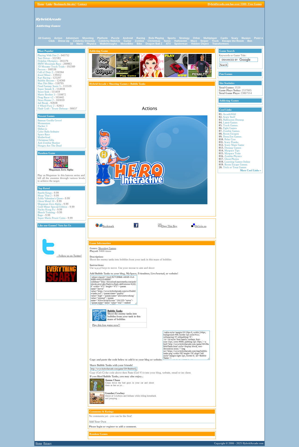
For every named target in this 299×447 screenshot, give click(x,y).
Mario (79, 43)
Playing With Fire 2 (48, 55)
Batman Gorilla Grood (50, 120)
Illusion (246, 38)
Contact (82, 4)
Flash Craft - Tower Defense (53, 108)
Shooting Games (118, 83)
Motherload (44, 137)
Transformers (220, 43)
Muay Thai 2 (45, 195)
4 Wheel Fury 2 (46, 105)
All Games (44, 38)
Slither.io (42, 128)
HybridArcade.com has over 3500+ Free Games (235, 4)
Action (58, 38)
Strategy (184, 38)
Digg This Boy (169, 226)
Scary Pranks (231, 142)
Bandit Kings (45, 192)
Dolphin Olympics (47, 60)
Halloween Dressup (233, 119)
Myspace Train (232, 153)
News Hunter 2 (46, 100)
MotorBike (127, 43)
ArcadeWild (229, 114)
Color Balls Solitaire (48, 131)
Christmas (154, 40)
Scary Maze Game (234, 144)
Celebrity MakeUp (109, 40)
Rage (40, 215)
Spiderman (181, 43)
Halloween (180, 40)
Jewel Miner (44, 74)
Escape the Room (233, 40)
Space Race (44, 134)
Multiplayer (210, 38)
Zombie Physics (233, 156)
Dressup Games (232, 147)
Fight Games (230, 128)
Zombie (139, 40)
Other (196, 38)
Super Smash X (46, 88)
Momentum (44, 123)
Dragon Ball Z (154, 43)
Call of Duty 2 (45, 72)
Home (40, 4)
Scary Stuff (229, 116)
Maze (194, 40)
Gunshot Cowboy (115, 393)
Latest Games (230, 122)
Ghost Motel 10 (46, 201)
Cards (224, 38)
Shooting (88, 38)
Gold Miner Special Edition (52, 206)
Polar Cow (230, 139)
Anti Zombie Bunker (49, 142)
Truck (215, 40)
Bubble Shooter (46, 80)
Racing (140, 38)
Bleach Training (46, 212)
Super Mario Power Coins (51, 218)
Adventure (72, 38)
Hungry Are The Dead (50, 145)
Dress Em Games (232, 136)
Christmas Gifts (46, 140)
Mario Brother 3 (46, 94)
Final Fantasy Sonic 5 (49, 86)
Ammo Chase (112, 380)
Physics (91, 43)
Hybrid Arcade (97, 83)
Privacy (47, 443)
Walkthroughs (108, 43)
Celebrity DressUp (84, 40)
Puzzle (115, 38)
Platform (102, 38)
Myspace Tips (231, 150)
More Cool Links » (250, 170)
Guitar (127, 40)
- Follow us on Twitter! (69, 255)
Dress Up (63, 40)
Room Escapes (231, 133)
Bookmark (108, 226)
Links (49, 4)
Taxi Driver (44, 58)
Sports (171, 38)
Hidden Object (200, 43)
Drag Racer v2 (45, 97)
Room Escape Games (235, 164)
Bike (139, 43)
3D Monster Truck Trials (51, 66)
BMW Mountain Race (49, 63)
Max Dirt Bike (45, 83)
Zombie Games (231, 130)
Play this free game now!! (106, 325)
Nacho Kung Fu (46, 209)
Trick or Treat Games (234, 167)
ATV (168, 43)
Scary (234, 38)
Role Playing (156, 38)
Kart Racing (44, 77)
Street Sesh (43, 91)
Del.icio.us (200, 226)
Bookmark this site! (65, 4)
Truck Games (230, 125)
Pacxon (42, 69)
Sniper (204, 40)
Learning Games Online (237, 161)
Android (128, 38)
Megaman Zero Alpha (61, 169)
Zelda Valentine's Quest (50, 198)
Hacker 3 (42, 126)
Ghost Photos (231, 158)
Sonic (167, 40)
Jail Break (43, 102)
